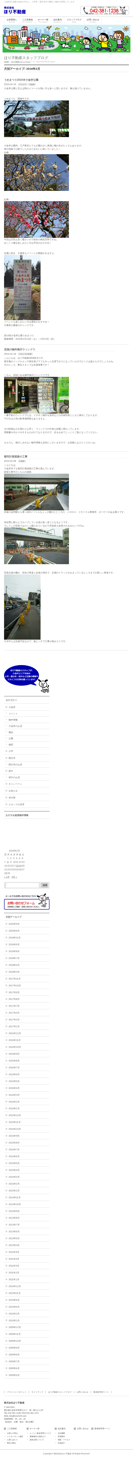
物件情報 (13, 720)
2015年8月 (14, 1142)
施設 (11, 732)
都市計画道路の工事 (15, 456)
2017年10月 (15, 985)
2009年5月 (14, 1375)
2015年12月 (15, 1115)
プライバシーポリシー (16, 1392)
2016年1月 (14, 1108)
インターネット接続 (15, 1436)
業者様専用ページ (101, 1392)
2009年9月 (14, 1347)
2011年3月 (14, 1265)
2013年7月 (14, 1224)
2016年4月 (14, 1088)
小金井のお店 (15, 726)
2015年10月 (15, 1129)
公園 (11, 738)
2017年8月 (14, 999)
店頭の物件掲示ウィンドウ (19, 349)
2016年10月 (15, 1047)
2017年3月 (14, 1019)
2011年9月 (14, 1252)
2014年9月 (14, 1211)
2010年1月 (14, 1320)
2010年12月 (15, 1286)
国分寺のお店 (15, 764)
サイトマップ (37, 1392)
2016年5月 (14, 1081)
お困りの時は (12, 1433)
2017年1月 (14, 1026)
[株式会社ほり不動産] (15, 10)
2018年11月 (15, 937)
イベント (22, 84)
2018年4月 (14, 965)
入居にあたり (12, 1440)
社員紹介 (61, 1443)
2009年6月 (14, 1368)
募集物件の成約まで (38, 1436)
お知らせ (13, 790)
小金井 (32, 84)
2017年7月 (14, 1006)
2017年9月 (14, 992)
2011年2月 (14, 1272)
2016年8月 (14, 1060)
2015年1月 (14, 1190)
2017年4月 (14, 1012)
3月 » (14, 877)
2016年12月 (15, 1033)
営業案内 (61, 1436)
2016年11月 (15, 1040)
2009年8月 (14, 1354)
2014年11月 (15, 1197)
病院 (11, 744)
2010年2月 (14, 1313)
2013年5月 (14, 1238)
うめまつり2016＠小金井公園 (21, 79)
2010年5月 (14, 1307)
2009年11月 (15, 1334)
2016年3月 (14, 1095)
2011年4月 (14, 1259)
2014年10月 (15, 1204)
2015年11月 (15, 1122)
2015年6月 (14, 1156)
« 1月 (7, 877)
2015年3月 (14, 1177)
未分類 (12, 797)
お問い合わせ (82, 1392)
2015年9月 (14, 1136)
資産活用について (37, 1440)
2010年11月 (15, 1293)
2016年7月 (14, 1067)
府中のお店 (14, 777)
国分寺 (12, 758)
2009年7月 (14, 1361)
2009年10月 (15, 1341)
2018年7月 (14, 958)
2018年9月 (14, 944)
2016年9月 (14, 1054)
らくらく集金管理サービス (40, 1433)
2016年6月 (14, 1074)
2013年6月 (14, 1231)
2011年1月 (14, 1279)
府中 (11, 771)
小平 (11, 751)
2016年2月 (14, 1101)
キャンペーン (15, 784)
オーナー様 (34, 1428)
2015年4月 (14, 1170)
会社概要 (61, 1433)
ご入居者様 (12, 1428)
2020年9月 (14, 924)
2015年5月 (14, 1163)
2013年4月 (14, 1245)
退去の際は (11, 1443)
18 (17, 865)
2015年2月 (14, 1183)
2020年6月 (14, 930)
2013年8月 (14, 1218)
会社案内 (62, 1428)
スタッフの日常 (25, 354)
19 (20, 865)
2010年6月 (14, 1300)
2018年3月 (14, 972)
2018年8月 (14, 951)
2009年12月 (15, 1327)
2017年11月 (15, 978)
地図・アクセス (64, 1440)
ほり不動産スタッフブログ (60, 1392)
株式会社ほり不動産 (63, 1454)
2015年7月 (14, 1149)
